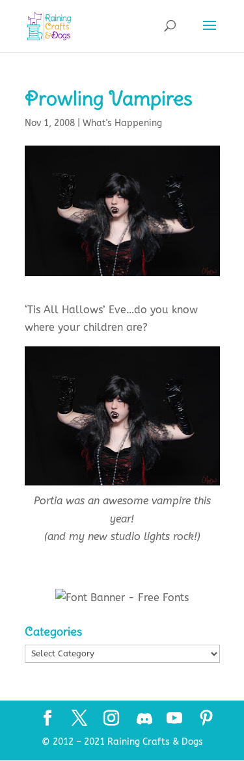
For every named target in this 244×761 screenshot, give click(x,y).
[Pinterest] (206, 719)
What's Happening (122, 123)
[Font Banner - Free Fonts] (122, 597)
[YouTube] (174, 719)
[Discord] (144, 719)
